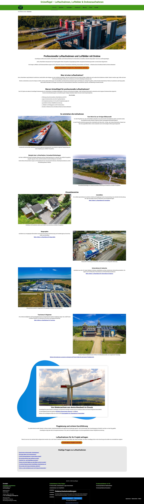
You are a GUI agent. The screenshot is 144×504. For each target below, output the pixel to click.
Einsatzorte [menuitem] (77, 7)
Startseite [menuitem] (54, 7)
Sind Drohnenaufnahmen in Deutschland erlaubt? (30, 456)
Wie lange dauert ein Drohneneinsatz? (27, 454)
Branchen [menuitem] (61, 7)
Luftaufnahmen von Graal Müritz (57, 487)
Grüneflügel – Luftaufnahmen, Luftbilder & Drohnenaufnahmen (72, 2)
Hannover (70, 411)
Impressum (128, 498)
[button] (71, 67)
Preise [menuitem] (90, 7)
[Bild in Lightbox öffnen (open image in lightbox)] (99, 169)
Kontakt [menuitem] (96, 7)
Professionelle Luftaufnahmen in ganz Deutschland (61, 485)
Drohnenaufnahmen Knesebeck (103, 487)
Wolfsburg (58, 411)
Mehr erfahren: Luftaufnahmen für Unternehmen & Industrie (99, 273)
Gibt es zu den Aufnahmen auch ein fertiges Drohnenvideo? (32, 468)
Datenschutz (134, 498)
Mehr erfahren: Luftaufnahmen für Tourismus (44, 320)
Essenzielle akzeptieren (68, 498)
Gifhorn (76, 411)
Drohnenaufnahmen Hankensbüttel (104, 485)
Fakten (139, 498)
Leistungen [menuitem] (69, 7)
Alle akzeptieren (78, 498)
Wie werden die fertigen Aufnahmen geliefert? (29, 466)
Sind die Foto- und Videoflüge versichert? (28, 460)
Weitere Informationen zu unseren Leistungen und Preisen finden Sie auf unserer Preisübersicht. (72, 357)
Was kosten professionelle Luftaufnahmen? (29, 452)
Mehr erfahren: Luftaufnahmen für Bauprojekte (44, 237)
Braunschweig (64, 411)
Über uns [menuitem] (85, 7)
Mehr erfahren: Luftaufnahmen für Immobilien (99, 200)
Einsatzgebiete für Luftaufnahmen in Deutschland (73, 413)
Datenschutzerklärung (70, 502)
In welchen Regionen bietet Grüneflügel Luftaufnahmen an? (32, 464)
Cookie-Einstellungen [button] (71, 500)
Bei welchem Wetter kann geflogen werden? (29, 458)
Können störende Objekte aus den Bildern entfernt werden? (32, 462)
